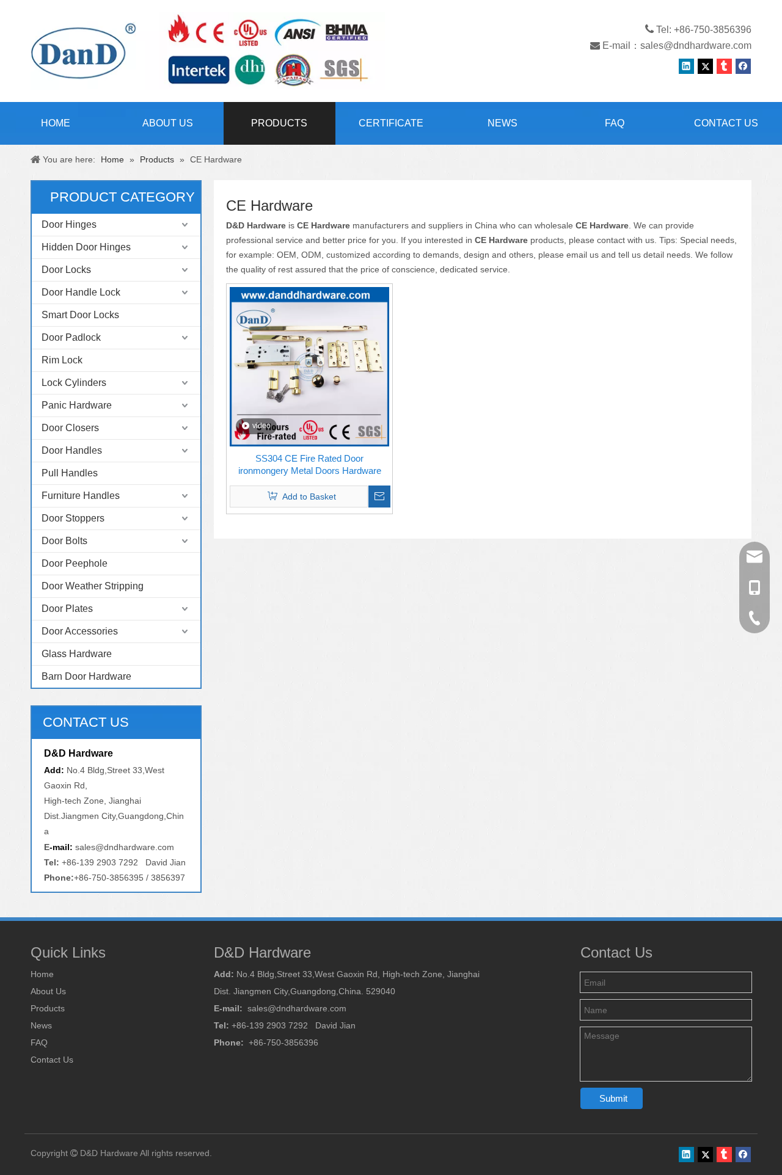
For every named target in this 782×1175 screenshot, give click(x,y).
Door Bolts (64, 541)
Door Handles (72, 450)
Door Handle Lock (81, 292)
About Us (48, 991)
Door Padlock (71, 337)
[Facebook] (743, 66)
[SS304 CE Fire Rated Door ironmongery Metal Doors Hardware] (309, 365)
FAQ (39, 1042)
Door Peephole (75, 563)
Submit (613, 1098)
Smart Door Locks (80, 315)
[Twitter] (705, 66)
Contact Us (52, 1059)
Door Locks (66, 269)
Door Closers (70, 428)
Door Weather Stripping (93, 586)
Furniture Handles (81, 495)
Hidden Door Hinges (86, 247)
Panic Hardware (77, 405)
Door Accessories (80, 631)
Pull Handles (70, 473)
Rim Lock (62, 360)
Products (48, 1008)
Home (42, 974)
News (41, 1025)
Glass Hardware (77, 654)
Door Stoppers (73, 518)
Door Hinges (69, 224)
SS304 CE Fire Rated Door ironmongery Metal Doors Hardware (309, 464)
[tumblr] (724, 66)
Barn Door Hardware (86, 676)
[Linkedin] (686, 66)
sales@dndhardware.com (695, 45)
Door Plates (67, 608)
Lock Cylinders (74, 382)
